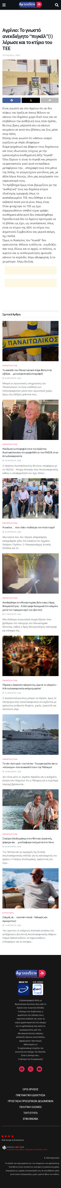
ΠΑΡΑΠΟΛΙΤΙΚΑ (9, 365)
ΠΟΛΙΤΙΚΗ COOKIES (31, 1107)
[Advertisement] (31, 17)
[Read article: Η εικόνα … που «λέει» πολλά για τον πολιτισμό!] (30, 498)
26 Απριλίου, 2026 (11, 55)
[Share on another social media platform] (50, 100)
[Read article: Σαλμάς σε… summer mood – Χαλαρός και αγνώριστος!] (30, 888)
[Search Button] (57, 5)
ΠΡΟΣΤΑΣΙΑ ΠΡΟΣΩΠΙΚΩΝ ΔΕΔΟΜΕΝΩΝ (30, 1101)
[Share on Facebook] (11, 100)
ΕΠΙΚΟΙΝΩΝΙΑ (30, 1118)
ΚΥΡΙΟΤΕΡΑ (8, 913)
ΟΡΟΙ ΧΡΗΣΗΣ (30, 1089)
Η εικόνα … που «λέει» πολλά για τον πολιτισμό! (28, 527)
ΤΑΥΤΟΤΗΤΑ (30, 1113)
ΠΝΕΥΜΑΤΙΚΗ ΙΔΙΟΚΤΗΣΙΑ (30, 1095)
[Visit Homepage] (30, 5)
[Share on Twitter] (31, 100)
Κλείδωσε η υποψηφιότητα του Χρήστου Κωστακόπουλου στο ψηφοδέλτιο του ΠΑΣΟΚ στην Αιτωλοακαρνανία (30, 452)
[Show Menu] (4, 5)
